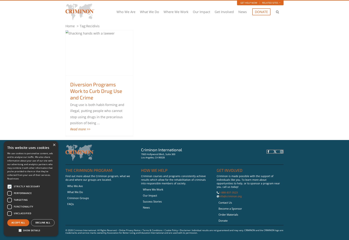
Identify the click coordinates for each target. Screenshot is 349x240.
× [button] (54, 145)
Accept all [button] (18, 222)
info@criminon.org (230, 196)
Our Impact (150, 195)
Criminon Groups (78, 198)
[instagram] (281, 151)
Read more (13, 178)
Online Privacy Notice (130, 230)
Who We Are (75, 186)
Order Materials (228, 214)
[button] (277, 11)
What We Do (75, 192)
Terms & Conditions (153, 230)
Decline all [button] (42, 222)
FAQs (70, 204)
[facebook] (268, 151)
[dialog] (31, 188)
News (146, 207)
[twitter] (275, 151)
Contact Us (225, 202)
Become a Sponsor (230, 208)
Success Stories (152, 201)
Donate (223, 220)
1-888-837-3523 (228, 192)
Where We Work (153, 189)
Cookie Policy (171, 230)
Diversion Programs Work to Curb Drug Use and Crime (96, 91)
